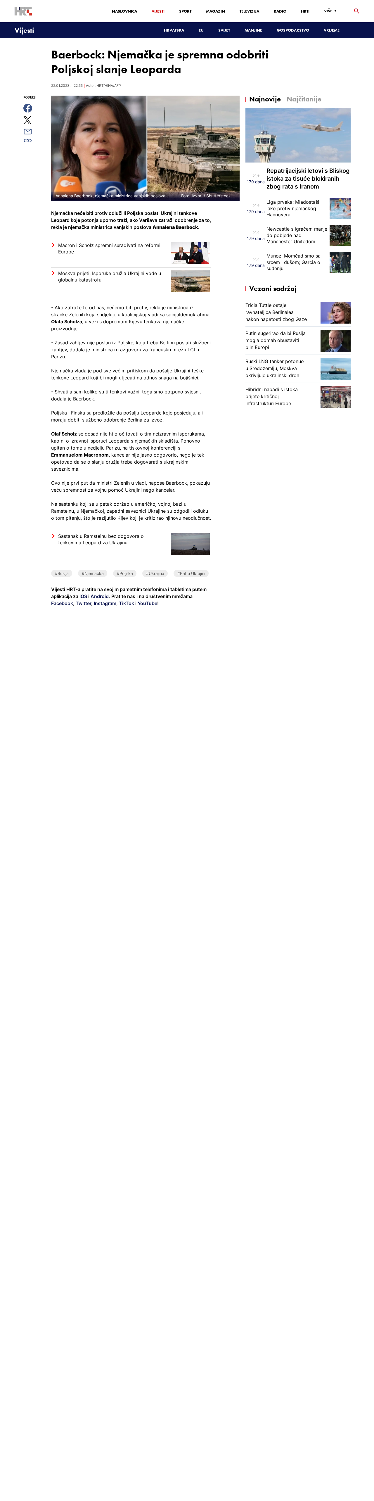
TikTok (126, 603)
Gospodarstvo (293, 30)
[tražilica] (356, 11)
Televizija (249, 11)
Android (100, 596)
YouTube (146, 603)
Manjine (253, 30)
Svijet (224, 30)
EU (201, 30)
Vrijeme (332, 30)
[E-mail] (34, 131)
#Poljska (125, 573)
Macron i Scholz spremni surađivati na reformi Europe (109, 248)
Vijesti (158, 11)
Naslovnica (124, 11)
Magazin (215, 11)
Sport (185, 11)
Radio (280, 11)
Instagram (104, 603)
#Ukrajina (155, 573)
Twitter (83, 603)
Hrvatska (174, 30)
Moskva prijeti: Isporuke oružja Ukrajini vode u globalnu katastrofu (109, 276)
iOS (83, 596)
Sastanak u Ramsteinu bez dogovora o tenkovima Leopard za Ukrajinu (101, 539)
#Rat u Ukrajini (191, 573)
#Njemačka (93, 573)
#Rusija (62, 573)
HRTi (305, 11)
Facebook (62, 603)
